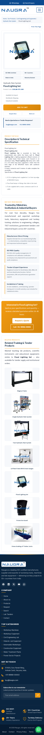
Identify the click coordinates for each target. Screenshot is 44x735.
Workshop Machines (11, 630)
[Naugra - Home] (15, 10)
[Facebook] (3, 584)
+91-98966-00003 (24, 124)
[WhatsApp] (24, 584)
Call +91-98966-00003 (22, 327)
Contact (6, 618)
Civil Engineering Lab (11, 637)
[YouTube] (19, 584)
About (4, 732)
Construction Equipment (12, 648)
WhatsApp (15, 3)
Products (7, 603)
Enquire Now (12, 113)
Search (6, 611)
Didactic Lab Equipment (12, 641)
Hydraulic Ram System (9, 21)
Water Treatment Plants (12, 652)
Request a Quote (22, 320)
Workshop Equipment (11, 634)
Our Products (11, 19)
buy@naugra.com (11, 124)
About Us (7, 600)
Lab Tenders (8, 614)
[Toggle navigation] (39, 9)
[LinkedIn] (9, 584)
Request (7, 607)
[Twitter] (14, 584)
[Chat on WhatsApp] (38, 729)
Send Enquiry (29, 3)
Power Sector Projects (12, 656)
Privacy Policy (22, 732)
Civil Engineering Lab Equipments (26, 19)
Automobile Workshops (12, 645)
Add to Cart (22, 107)
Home (5, 19)
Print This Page (36, 27)
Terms (31, 732)
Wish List (31, 113)
